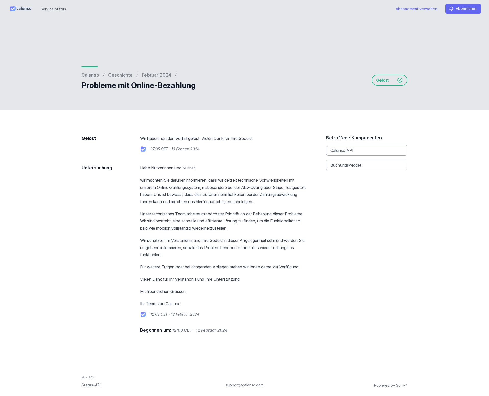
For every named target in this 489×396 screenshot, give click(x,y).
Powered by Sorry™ (391, 385)
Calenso (90, 75)
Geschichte (120, 75)
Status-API (91, 385)
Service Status (53, 9)
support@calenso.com (244, 385)
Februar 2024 (156, 75)
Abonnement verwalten (416, 9)
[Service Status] (20, 8)
